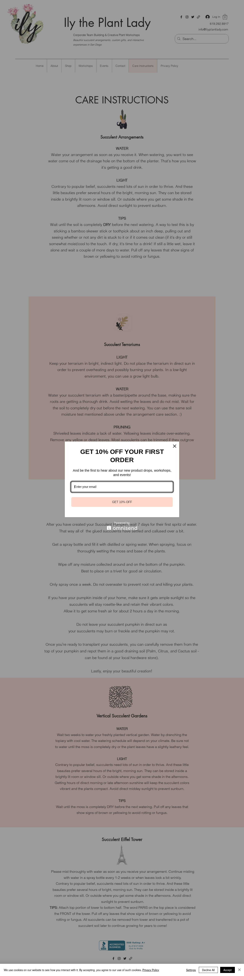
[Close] (174, 446)
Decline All (208, 970)
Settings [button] (191, 970)
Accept (227, 970)
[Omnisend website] (122, 525)
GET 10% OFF (122, 502)
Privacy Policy (150, 970)
